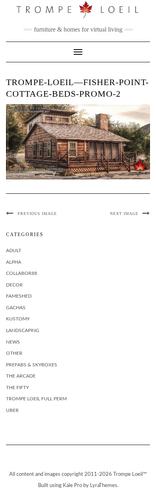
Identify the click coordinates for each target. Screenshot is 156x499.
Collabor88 (21, 273)
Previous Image (37, 213)
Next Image (124, 213)
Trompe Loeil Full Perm (36, 398)
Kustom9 (18, 318)
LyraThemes (103, 485)
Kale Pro (72, 485)
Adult (13, 250)
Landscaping (22, 330)
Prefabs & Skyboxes (31, 364)
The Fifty (17, 387)
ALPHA (13, 262)
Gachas (16, 307)
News (13, 342)
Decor (14, 284)
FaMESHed (19, 296)
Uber (12, 410)
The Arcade (21, 376)
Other (14, 353)
